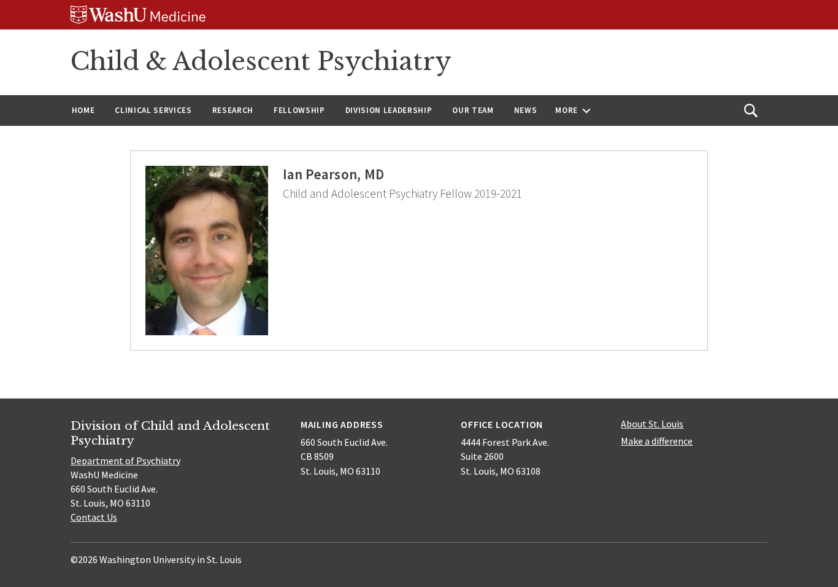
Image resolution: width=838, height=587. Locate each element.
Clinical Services (153, 110)
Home (83, 110)
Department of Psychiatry (125, 460)
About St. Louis (652, 424)
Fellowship (299, 110)
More (566, 110)
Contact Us (94, 517)
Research (232, 110)
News (525, 110)
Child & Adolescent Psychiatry (261, 61)
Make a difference (657, 441)
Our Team (472, 110)
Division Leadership (388, 110)
